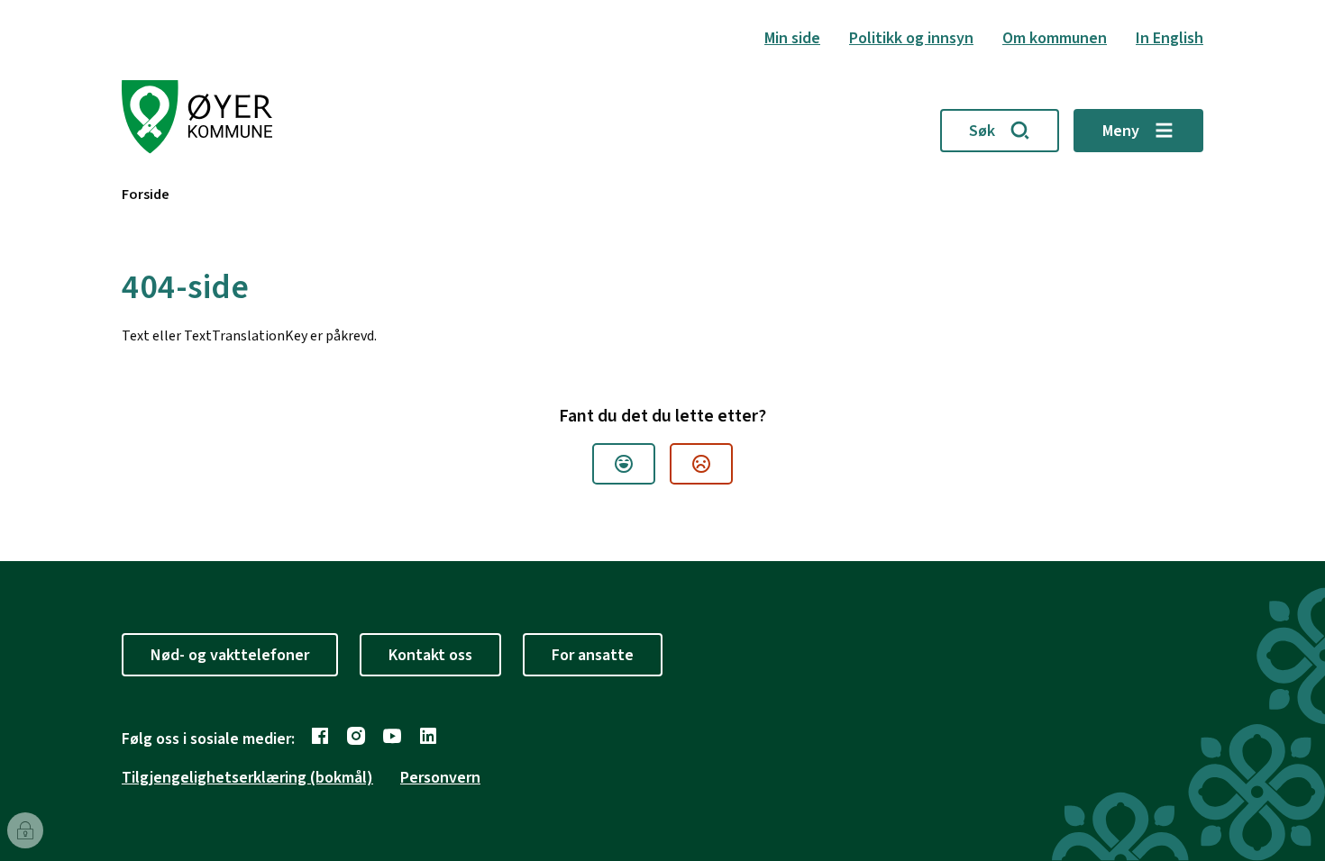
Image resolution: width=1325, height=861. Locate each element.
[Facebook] (320, 736)
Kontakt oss (430, 655)
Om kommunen (1054, 38)
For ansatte (593, 655)
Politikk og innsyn (911, 38)
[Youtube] (392, 736)
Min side (792, 38)
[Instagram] (356, 736)
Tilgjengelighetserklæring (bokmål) (247, 777)
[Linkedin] (428, 736)
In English (1169, 38)
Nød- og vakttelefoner (230, 655)
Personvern (440, 777)
